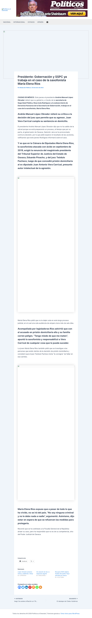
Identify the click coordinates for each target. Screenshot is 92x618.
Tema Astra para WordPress (70, 613)
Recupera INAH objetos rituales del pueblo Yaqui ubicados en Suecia (62, 573)
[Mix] (33, 587)
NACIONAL (7, 22)
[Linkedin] (26, 587)
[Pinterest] (30, 587)
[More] (40, 587)
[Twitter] (23, 587)
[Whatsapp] (37, 587)
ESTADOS (31, 22)
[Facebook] (47, 22)
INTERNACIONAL (19, 22)
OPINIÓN (40, 22)
